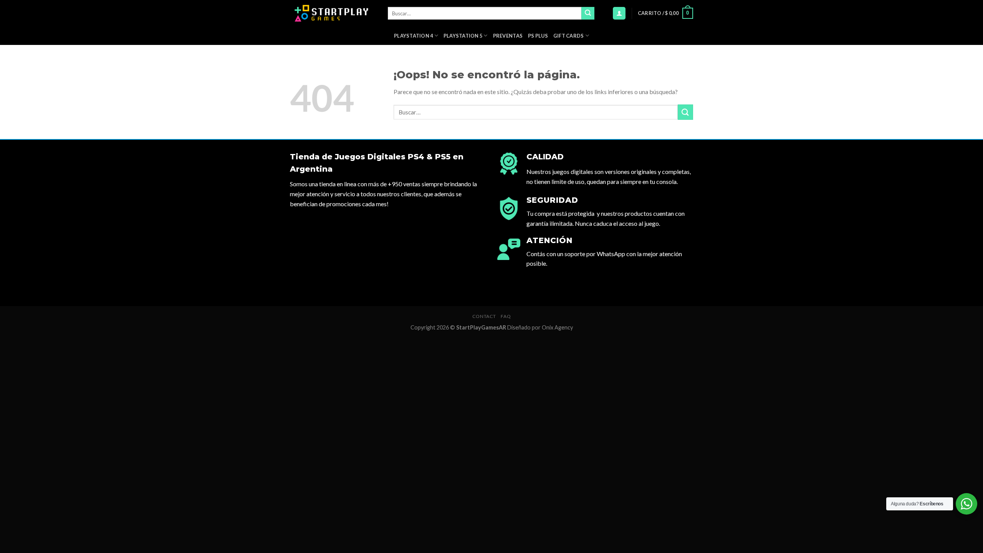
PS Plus (538, 36)
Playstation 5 (463, 36)
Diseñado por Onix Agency (540, 327)
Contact (484, 316)
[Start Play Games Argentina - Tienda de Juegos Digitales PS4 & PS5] (333, 13)
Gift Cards (568, 36)
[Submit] (587, 13)
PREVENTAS (508, 36)
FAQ (506, 316)
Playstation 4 (413, 36)
